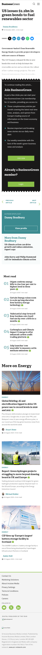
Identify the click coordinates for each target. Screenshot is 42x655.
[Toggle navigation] (37, 4)
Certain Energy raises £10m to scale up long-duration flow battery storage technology (23, 301)
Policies (5, 595)
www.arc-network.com (17, 647)
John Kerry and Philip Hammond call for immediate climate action (20, 258)
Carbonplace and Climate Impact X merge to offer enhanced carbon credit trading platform (22, 333)
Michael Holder (12, 494)
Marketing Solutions (10, 579)
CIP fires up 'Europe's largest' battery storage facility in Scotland (17, 538)
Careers (5, 598)
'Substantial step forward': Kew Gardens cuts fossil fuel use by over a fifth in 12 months (23, 317)
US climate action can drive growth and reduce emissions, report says (18, 247)
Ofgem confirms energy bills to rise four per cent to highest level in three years (23, 285)
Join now (21, 158)
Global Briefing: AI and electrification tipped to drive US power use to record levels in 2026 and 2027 (20, 405)
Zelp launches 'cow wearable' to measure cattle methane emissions (23, 348)
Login (21, 184)
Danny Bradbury (10, 27)
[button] (33, 4)
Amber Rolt (8, 556)
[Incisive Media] (6, 627)
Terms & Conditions (10, 591)
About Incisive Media (10, 583)
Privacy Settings (8, 587)
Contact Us (6, 576)
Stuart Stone (11, 430)
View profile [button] (21, 228)
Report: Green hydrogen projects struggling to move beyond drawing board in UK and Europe (20, 474)
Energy (5, 397)
